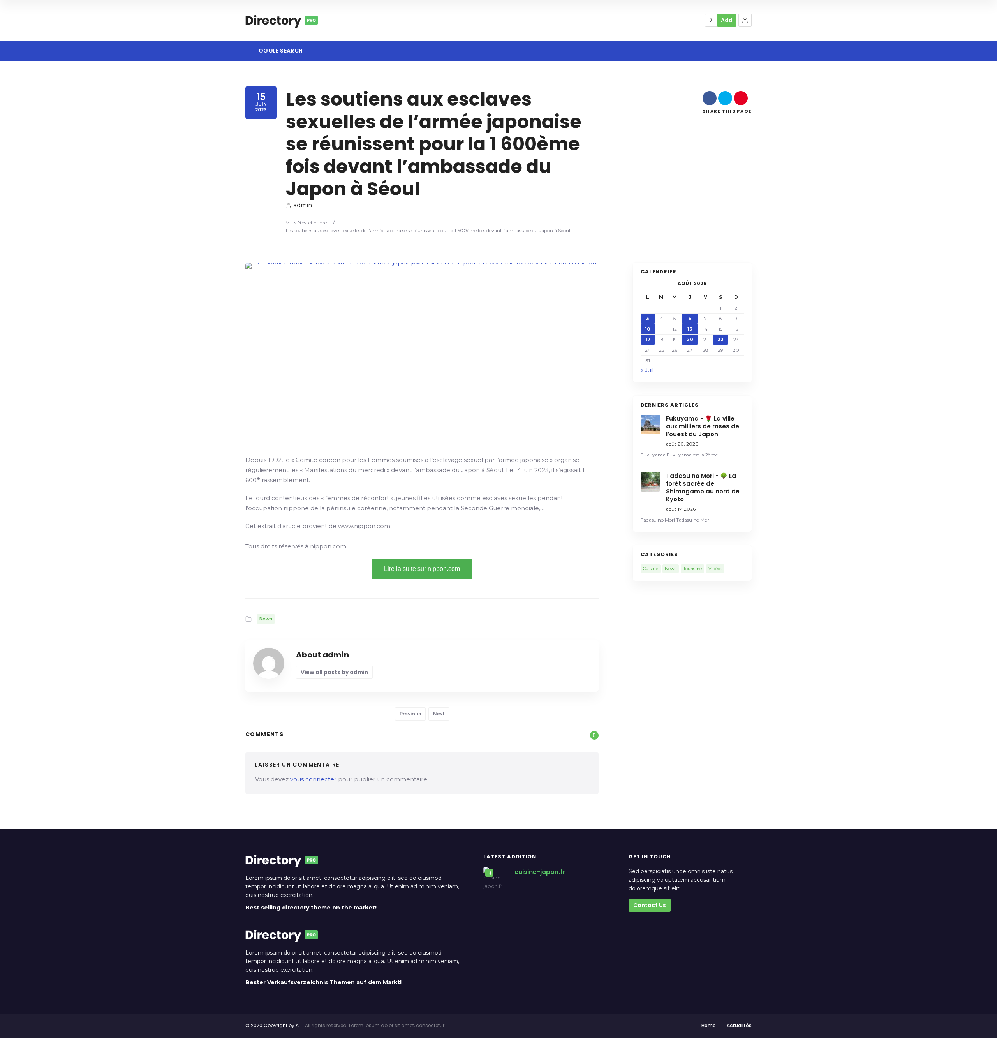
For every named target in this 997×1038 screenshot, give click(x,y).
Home (320, 223)
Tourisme (692, 568)
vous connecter (313, 779)
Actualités (739, 1025)
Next (439, 713)
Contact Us (649, 905)
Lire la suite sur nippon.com (422, 569)
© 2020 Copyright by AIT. (274, 1025)
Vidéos (715, 568)
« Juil (647, 370)
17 (647, 339)
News (265, 618)
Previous (410, 713)
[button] (745, 20)
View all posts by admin (334, 672)
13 (689, 329)
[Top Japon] (281, 20)
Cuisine (650, 568)
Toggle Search (278, 51)
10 (647, 329)
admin (302, 205)
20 (690, 339)
